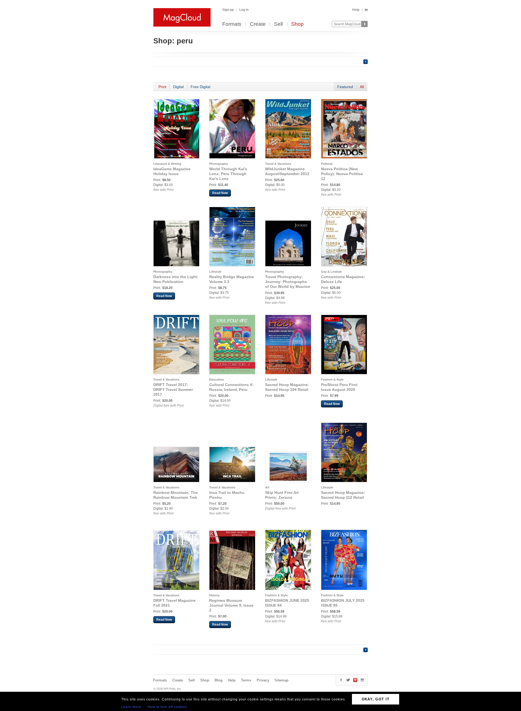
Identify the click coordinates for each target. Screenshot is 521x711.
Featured (345, 87)
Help (355, 10)
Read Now (220, 193)
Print (162, 87)
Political (326, 163)
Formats (232, 24)
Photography (218, 163)
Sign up (228, 10)
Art (267, 487)
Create (258, 24)
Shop (297, 24)
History (214, 595)
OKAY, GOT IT (376, 699)
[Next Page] (365, 61)
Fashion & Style (332, 379)
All (362, 87)
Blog (219, 680)
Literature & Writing (167, 163)
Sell (278, 24)
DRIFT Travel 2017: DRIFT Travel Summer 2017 (173, 389)
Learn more (131, 707)
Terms (246, 680)
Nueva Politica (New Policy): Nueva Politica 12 (342, 174)
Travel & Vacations (278, 163)
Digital (178, 87)
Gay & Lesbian (331, 271)
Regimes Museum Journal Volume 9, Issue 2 (231, 605)
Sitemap (281, 680)
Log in (244, 10)
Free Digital (200, 87)
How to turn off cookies (167, 707)
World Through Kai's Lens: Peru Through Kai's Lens (228, 174)
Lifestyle (215, 271)
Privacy (263, 680)
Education (216, 379)
